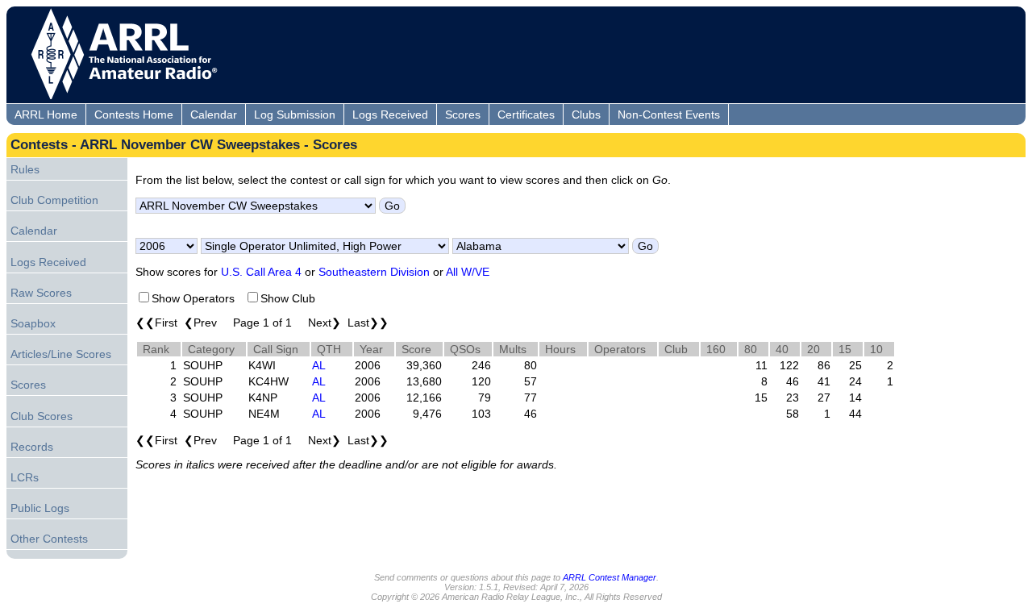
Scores (463, 114)
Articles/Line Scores (60, 354)
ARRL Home (46, 114)
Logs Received (390, 114)
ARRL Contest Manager (609, 577)
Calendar (213, 114)
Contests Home (133, 114)
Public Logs (39, 508)
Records (31, 446)
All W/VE (467, 271)
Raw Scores (41, 292)
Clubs (586, 114)
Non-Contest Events (669, 114)
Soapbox (33, 323)
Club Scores (41, 416)
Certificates (526, 114)
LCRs (24, 477)
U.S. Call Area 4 (261, 271)
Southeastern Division (374, 271)
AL (319, 365)
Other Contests (49, 538)
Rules (25, 169)
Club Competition (54, 200)
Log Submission (294, 114)
